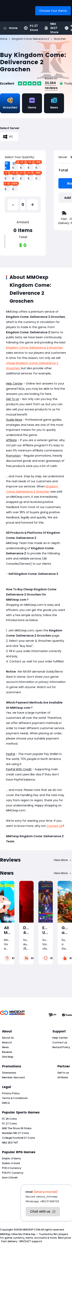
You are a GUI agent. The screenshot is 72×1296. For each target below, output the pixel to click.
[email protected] (45, 1192)
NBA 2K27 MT (10, 1142)
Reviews (7, 1052)
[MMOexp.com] (12, 1015)
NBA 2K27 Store (54, 28)
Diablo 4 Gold (11, 1163)
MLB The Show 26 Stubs (17, 1128)
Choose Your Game (53, 11)
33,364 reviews (51, 85)
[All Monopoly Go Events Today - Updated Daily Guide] (7, 902)
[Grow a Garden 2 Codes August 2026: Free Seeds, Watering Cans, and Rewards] (65, 902)
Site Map (7, 1056)
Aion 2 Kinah (10, 1177)
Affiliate (62, 1077)
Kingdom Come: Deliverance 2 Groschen (34, 348)
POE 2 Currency (11, 1168)
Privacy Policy (11, 1093)
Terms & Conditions (15, 1098)
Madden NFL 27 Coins (15, 1133)
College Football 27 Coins (18, 1137)
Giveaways (9, 1072)
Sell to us (63, 1072)
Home (13, 28)
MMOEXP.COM (31, 1229)
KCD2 (16, 958)
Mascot (7, 1042)
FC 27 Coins (9, 1123)
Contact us (59, 1042)
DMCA (6, 1103)
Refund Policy (61, 1047)
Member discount (13, 1077)
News (5, 1047)
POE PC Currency (12, 1172)
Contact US (55, 826)
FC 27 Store (34, 28)
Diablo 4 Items (11, 1158)
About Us (8, 1037)
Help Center (60, 1037)
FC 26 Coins (9, 1118)
